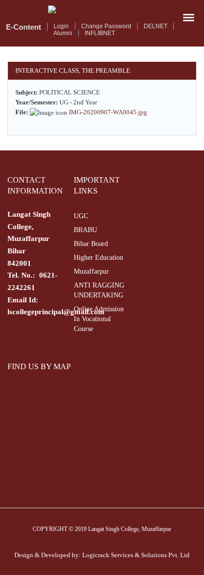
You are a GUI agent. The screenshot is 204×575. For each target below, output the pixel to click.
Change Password (106, 26)
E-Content (23, 27)
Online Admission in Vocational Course (99, 319)
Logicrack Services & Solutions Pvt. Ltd (136, 555)
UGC (81, 216)
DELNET (155, 26)
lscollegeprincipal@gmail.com (55, 312)
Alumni (62, 33)
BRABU (85, 230)
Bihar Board (91, 243)
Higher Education (98, 257)
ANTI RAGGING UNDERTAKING (99, 290)
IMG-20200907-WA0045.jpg (108, 112)
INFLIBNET (100, 33)
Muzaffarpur (91, 271)
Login (61, 26)
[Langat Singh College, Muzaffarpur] (102, 10)
